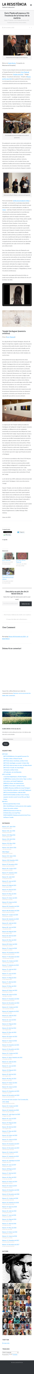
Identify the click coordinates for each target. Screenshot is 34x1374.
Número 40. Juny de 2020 (9, 1118)
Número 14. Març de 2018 (9, 1227)
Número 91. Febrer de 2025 (9, 898)
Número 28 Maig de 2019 (9, 1169)
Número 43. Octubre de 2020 (10, 1106)
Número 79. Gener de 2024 (9, 948)
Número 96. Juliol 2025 (8, 877)
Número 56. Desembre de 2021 (10, 1045)
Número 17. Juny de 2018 (9, 1215)
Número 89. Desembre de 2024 (10, 906)
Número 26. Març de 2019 (9, 1177)
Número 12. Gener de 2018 (9, 1236)
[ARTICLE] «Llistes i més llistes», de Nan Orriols (15, 761)
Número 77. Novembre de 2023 (10, 956)
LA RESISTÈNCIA (19, 1362)
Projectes (10, 20)
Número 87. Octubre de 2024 (10, 914)
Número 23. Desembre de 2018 (10, 1190)
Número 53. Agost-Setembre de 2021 (12, 1057)
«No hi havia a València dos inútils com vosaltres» (17, 614)
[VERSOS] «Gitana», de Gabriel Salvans (13, 783)
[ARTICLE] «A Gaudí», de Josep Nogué (13, 767)
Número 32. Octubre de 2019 (10, 1152)
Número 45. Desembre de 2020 (10, 1091)
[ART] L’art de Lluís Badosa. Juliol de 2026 (14, 792)
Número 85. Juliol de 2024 (9, 923)
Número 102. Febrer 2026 (9, 847)
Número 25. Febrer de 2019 (9, 1181)
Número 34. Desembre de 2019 (10, 1144)
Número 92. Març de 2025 (9, 894)
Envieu (5, 744)
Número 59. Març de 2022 (9, 1032)
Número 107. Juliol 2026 (8, 826)
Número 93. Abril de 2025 (9, 889)
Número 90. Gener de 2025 (9, 902)
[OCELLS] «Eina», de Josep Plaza (11, 813)
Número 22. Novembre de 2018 (10, 1194)
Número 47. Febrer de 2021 (9, 1082)
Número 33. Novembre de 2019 (10, 1148)
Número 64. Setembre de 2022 (10, 1011)
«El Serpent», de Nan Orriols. (10, 770)
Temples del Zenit (18, 74)
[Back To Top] (29, 1370)
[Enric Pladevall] (8, 556)
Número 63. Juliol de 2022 (9, 1015)
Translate (14, 1354)
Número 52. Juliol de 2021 (9, 1061)
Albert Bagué (5, 852)
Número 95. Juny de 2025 (9, 881)
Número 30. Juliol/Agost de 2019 (11, 1160)
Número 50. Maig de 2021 (9, 1070)
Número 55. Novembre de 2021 (10, 1049)
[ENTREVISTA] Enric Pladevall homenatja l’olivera (8, 577)
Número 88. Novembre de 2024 (10, 910)
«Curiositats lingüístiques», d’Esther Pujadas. (15, 776)
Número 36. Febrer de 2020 (9, 1135)
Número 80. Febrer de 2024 (9, 944)
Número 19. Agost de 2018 (9, 1206)
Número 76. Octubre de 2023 (10, 961)
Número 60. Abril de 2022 (9, 1028)
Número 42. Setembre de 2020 (10, 1110)
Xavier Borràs (12, 63)
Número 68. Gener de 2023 (9, 994)
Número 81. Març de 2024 (9, 940)
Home (5, 20)
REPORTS (5, 801)
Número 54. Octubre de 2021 (10, 1053)
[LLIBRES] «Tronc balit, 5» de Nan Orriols (14, 785)
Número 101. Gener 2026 (9, 856)
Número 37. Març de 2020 (9, 1131)
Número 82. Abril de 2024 (9, 935)
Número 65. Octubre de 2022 (10, 1007)
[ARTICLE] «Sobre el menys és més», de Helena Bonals (17, 765)
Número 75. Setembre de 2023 (10, 965)
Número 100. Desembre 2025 (10, 860)
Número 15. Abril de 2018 (9, 1223)
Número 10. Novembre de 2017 (10, 1244)
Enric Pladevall (25, 72)
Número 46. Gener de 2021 (9, 1087)
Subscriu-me (26, 604)
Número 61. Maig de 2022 (9, 1024)
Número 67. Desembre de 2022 (10, 999)
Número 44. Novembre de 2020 (10, 1095)
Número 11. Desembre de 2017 (10, 1240)
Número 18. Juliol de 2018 (9, 1211)
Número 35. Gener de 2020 (9, 1139)
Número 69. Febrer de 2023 (9, 990)
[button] (17, 45)
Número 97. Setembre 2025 (9, 873)
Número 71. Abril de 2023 (9, 982)
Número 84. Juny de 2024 (9, 927)
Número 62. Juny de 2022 (9, 1020)
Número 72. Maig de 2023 (9, 977)
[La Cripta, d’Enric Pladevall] (22, 556)
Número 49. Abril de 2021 (9, 1074)
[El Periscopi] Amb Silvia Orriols (11, 804)
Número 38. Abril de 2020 (9, 1127)
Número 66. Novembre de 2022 (10, 1003)
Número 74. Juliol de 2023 (9, 969)
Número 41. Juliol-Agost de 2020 (11, 1114)
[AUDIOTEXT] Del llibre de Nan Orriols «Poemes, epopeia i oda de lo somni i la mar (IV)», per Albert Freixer (16, 797)
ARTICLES (5, 754)
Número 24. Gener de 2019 (9, 1185)
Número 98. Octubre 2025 (9, 868)
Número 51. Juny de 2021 (9, 1066)
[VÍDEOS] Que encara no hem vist (12, 810)
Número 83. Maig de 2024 (9, 931)
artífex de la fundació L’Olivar (21, 200)
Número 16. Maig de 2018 (9, 1219)
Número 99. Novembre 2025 (10, 864)
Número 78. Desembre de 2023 (10, 952)
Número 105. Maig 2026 (8, 835)
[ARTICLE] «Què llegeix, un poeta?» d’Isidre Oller (16, 763)
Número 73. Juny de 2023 (9, 973)
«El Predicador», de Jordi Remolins (12, 772)
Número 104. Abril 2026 (8, 839)
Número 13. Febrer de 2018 (9, 1232)
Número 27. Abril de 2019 (9, 1173)
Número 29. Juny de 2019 (9, 1165)
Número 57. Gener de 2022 (9, 1040)
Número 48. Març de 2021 (9, 1078)
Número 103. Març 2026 (8, 843)
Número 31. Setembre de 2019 (10, 1156)
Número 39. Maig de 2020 (9, 1123)
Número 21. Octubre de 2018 (10, 1198)
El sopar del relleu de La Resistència (17, 619)
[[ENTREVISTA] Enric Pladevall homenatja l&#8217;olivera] (8, 571)
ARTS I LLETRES (6, 774)
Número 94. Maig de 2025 (9, 885)
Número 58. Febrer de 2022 (9, 1036)
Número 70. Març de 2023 (9, 986)
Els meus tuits (5, 1343)
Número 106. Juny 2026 (8, 831)
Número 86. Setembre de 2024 (10, 919)
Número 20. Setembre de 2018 (10, 1202)
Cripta (4, 209)
